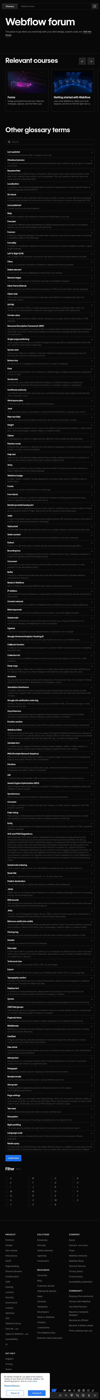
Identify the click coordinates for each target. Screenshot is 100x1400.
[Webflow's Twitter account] (74, 1390)
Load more (13, 1158)
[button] (82, 61)
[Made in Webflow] (64, 1390)
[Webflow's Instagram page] (88, 1390)
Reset (18, 1169)
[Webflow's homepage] (54, 1390)
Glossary (10, 6)
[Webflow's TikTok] (93, 1390)
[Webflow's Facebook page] (78, 1390)
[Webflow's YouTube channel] (69, 1390)
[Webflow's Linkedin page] (83, 1390)
